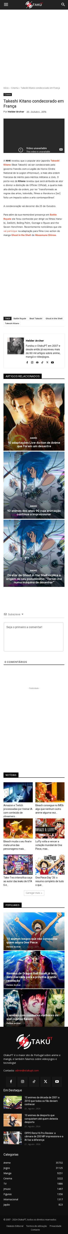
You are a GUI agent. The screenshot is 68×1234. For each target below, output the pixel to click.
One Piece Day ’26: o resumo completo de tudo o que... (49, 881)
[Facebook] (27, 361)
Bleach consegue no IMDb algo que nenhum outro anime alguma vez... (49, 809)
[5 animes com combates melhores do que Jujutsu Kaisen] (34, 1008)
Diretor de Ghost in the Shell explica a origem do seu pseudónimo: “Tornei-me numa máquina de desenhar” (34, 578)
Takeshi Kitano (12, 323)
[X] (47, 361)
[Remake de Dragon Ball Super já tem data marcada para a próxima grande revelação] (34, 969)
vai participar (10, 231)
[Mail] (37, 361)
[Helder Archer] (15, 351)
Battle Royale (20, 318)
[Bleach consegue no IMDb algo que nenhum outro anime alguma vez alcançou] (50, 792)
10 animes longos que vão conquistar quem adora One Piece (32, 940)
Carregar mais (33, 892)
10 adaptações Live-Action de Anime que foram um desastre (34, 444)
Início (6, 87)
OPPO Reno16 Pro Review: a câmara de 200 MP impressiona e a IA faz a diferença (44, 1136)
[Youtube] (52, 361)
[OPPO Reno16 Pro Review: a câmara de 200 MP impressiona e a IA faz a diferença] (12, 1138)
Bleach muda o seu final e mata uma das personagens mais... (17, 845)
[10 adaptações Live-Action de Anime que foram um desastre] (34, 417)
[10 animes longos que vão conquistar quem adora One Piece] (34, 931)
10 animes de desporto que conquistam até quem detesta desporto (41, 1118)
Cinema (14, 87)
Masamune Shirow (45, 235)
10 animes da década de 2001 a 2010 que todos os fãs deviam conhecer (42, 1101)
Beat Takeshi (36, 318)
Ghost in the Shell (21, 235)
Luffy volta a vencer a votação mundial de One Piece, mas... (48, 845)
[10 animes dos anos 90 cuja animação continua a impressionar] (34, 485)
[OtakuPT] (34, 5)
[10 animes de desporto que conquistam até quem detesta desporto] (12, 1120)
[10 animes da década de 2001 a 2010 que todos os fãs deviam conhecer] (12, 1102)
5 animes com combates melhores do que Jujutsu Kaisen (32, 1017)
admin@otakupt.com (27, 1070)
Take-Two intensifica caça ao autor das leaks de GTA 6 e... (17, 881)
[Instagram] (32, 361)
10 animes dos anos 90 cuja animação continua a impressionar (34, 512)
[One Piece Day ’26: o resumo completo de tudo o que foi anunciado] (50, 865)
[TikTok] (42, 361)
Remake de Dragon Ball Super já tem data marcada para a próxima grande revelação (31, 977)
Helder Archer (16, 112)
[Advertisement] (34, 48)
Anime (33, 438)
